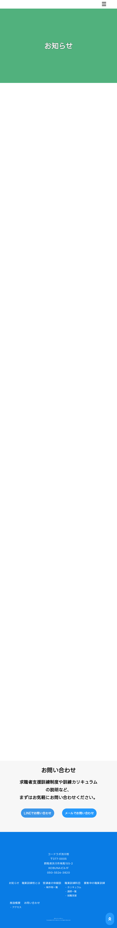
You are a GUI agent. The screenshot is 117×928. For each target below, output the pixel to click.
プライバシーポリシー (58, 918)
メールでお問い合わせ (79, 813)
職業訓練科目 (72, 883)
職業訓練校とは (31, 883)
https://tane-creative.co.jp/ (73, 681)
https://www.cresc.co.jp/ (56, 697)
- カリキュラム (73, 887)
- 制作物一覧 (51, 887)
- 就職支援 (71, 895)
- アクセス (16, 907)
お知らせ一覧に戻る (58, 740)
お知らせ (14, 883)
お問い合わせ (32, 902)
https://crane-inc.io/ (55, 717)
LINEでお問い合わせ (37, 813)
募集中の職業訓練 (94, 883)
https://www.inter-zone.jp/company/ (76, 702)
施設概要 (15, 902)
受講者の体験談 (52, 883)
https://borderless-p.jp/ (82, 686)
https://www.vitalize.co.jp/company (55, 357)
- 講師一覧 (71, 891)
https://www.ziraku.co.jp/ (60, 692)
